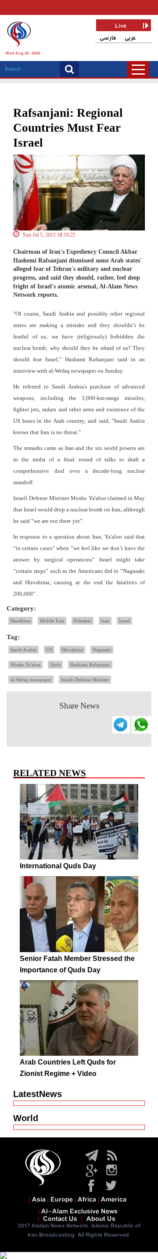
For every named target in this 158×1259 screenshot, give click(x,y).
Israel (124, 620)
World (25, 1118)
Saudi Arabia (23, 649)
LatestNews (37, 1094)
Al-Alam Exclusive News (79, 1211)
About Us (100, 1219)
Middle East (52, 620)
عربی (130, 38)
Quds (55, 664)
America (113, 1199)
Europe (61, 1199)
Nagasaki (102, 649)
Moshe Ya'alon (25, 664)
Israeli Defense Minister (85, 679)
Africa (87, 1199)
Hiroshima (72, 649)
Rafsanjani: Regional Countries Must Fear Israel (68, 127)
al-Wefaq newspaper (31, 679)
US (49, 649)
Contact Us (60, 1219)
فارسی (108, 38)
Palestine (82, 620)
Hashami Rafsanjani (90, 664)
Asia (39, 1199)
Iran (105, 620)
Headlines (20, 620)
